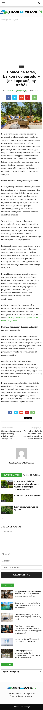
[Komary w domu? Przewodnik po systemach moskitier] (7, 642)
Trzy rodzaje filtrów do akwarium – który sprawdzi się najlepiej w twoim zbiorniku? (33, 435)
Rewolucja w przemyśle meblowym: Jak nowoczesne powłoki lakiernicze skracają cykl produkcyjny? (28, 629)
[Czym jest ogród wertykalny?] (7, 498)
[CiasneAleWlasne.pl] (21, 12)
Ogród (21, 66)
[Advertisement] (21, 43)
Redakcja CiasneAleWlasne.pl (17, 90)
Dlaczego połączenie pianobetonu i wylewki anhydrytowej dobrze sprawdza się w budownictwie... (28, 654)
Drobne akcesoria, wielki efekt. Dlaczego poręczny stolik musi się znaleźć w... (27, 605)
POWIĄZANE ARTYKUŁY (12, 475)
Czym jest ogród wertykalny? (27, 495)
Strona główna (6, 20)
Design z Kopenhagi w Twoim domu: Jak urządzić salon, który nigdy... (28, 616)
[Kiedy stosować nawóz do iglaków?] (7, 510)
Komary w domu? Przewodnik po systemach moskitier (27, 640)
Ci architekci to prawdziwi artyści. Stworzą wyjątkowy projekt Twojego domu (11, 435)
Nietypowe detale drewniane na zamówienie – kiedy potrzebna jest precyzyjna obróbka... (28, 593)
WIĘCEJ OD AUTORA (31, 475)
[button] (39, 3)
